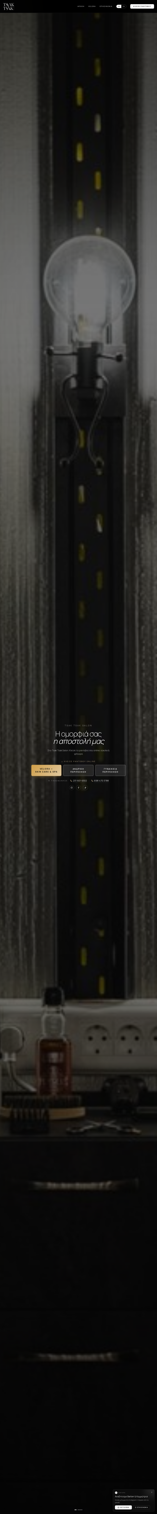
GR (119, 6)
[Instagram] (71, 787)
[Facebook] (78, 787)
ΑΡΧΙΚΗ (81, 6)
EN (124, 6)
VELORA (92, 6)
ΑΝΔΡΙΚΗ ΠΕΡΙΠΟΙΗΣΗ (78, 770)
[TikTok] (85, 787)
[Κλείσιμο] (151, 1492)
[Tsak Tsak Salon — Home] (9, 6)
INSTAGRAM (124, 1507)
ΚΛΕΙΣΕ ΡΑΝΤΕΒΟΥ (142, 6)
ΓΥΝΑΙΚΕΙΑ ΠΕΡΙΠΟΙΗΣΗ (110, 770)
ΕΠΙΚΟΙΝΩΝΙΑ (106, 6)
